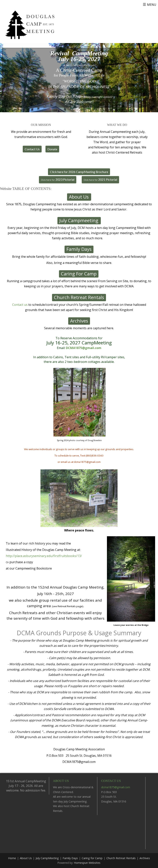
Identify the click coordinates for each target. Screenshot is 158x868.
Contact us (20, 305)
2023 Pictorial (57, 179)
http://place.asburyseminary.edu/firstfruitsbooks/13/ (44, 556)
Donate (52, 149)
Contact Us (32, 149)
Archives (145, 858)
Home (12, 858)
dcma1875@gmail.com (75, 65)
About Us (26, 858)
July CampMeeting (47, 858)
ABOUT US (61, 780)
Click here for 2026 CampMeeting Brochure (79, 172)
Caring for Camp (92, 858)
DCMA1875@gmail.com (83, 348)
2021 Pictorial (100, 179)
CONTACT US (111, 780)
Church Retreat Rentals (121, 858)
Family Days (70, 858)
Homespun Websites (87, 863)
